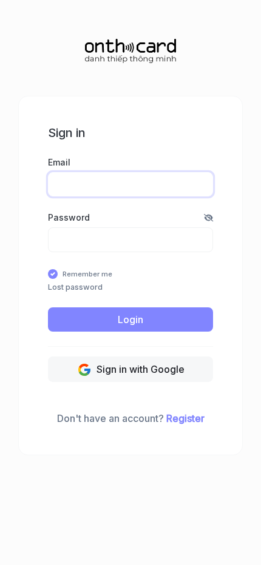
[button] (208, 217)
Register (185, 418)
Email (59, 162)
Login (130, 319)
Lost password (75, 287)
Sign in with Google (139, 369)
